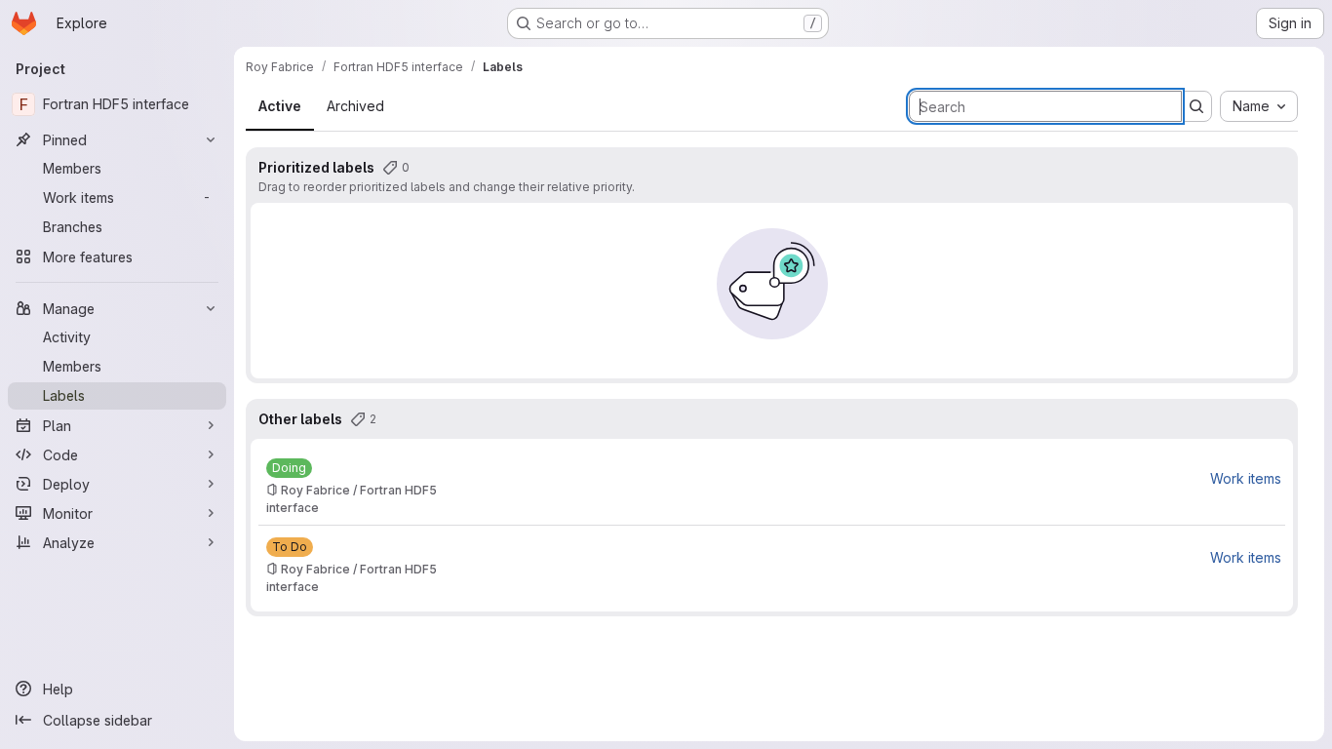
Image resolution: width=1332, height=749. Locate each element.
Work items (1245, 478)
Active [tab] (279, 106)
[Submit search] (1196, 106)
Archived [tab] (355, 106)
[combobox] (1259, 106)
